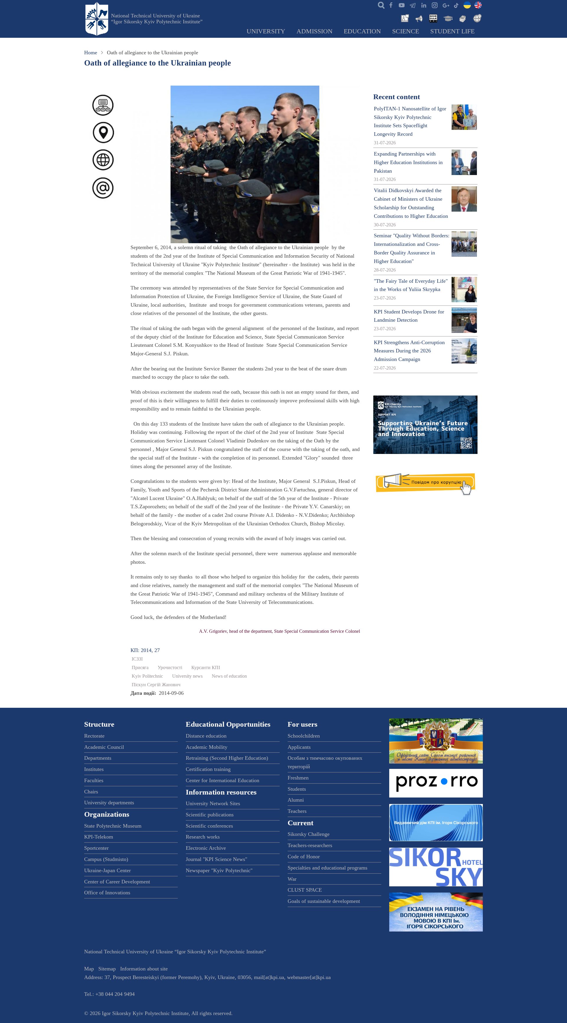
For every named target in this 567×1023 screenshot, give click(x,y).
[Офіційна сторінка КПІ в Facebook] (390, 4)
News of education (229, 676)
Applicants (299, 747)
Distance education (206, 736)
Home (90, 52)
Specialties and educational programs (327, 868)
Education (362, 31)
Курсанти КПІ (205, 667)
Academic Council (104, 747)
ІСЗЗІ (137, 659)
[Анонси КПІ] (418, 17)
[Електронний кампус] (447, 17)
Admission (314, 31)
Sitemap (107, 969)
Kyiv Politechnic (147, 676)
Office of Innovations (107, 892)
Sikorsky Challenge (309, 834)
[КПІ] (467, 4)
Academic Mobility (206, 747)
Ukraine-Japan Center (107, 870)
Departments (97, 758)
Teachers (297, 811)
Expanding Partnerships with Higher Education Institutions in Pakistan (408, 162)
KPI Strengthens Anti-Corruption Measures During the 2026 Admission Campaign (409, 350)
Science (405, 31)
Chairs (91, 792)
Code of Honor (304, 856)
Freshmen (298, 778)
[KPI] (478, 4)
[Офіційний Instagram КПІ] (434, 4)
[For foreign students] (476, 17)
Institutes (94, 769)
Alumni (296, 800)
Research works (203, 837)
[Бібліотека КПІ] (462, 17)
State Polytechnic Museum (112, 826)
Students (297, 789)
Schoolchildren (304, 736)
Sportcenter (96, 848)
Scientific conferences (209, 826)
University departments (109, 802)
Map (89, 969)
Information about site (144, 969)
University (266, 31)
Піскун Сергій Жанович (156, 684)
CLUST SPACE (305, 890)
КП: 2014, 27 (145, 650)
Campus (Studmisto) (106, 859)
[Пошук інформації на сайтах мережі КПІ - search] (379, 4)
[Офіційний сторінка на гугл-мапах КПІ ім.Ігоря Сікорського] (445, 4)
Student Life (452, 31)
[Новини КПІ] (404, 17)
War (292, 879)
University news (187, 676)
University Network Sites (213, 803)
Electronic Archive (206, 848)
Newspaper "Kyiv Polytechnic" (219, 870)
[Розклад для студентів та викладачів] (433, 17)
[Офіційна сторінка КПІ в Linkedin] (423, 4)
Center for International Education (222, 780)
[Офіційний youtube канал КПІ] (401, 4)
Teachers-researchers (310, 845)
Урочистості (170, 667)
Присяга (140, 667)
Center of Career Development (117, 882)
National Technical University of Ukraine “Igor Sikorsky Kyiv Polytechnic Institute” (157, 18)
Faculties (93, 780)
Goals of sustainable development (324, 901)
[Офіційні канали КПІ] (412, 4)
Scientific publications (210, 815)
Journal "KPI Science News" (216, 859)
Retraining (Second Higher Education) (227, 758)
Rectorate (94, 736)
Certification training (208, 769)
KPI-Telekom (98, 837)
